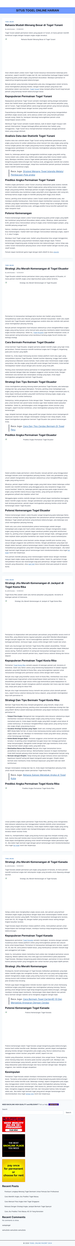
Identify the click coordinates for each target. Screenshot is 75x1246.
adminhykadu (11, 29)
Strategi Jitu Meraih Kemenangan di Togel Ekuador (37, 268)
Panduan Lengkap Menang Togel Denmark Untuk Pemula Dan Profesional (32, 1191)
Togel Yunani (34, 89)
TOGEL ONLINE (9, 21)
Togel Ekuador (38, 332)
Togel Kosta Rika (19, 665)
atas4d (56, 252)
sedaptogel (6, 1225)
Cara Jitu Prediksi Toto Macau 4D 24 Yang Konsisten (24, 1211)
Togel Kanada (28, 940)
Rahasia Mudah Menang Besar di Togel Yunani (34, 25)
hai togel (16, 845)
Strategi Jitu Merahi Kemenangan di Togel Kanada (36, 861)
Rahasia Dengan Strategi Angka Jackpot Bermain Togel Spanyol (28, 1206)
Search (4, 1109)
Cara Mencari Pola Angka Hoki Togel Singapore (22, 1201)
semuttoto (6, 1230)
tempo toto (30, 1094)
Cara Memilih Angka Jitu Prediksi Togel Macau (22, 1196)
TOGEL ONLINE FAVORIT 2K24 (40, 1243)
